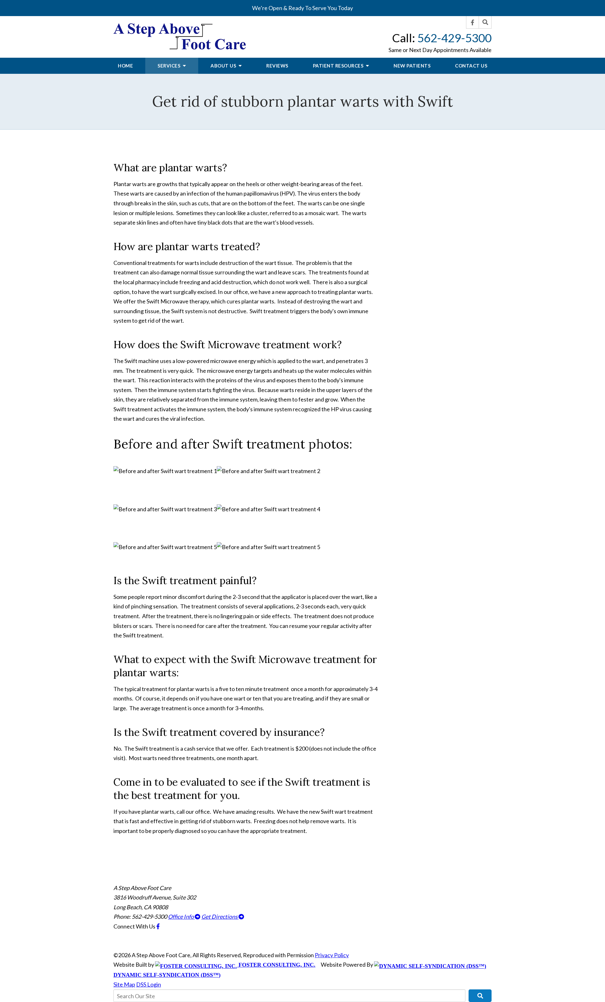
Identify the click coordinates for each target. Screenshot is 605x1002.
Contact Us (471, 65)
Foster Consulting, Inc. (276, 965)
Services (170, 65)
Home (125, 65)
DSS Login (148, 984)
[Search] (485, 22)
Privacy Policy (332, 955)
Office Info (181, 916)
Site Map (124, 984)
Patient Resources (339, 65)
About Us (223, 65)
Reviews (277, 65)
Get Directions (220, 916)
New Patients (412, 65)
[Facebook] (472, 22)
